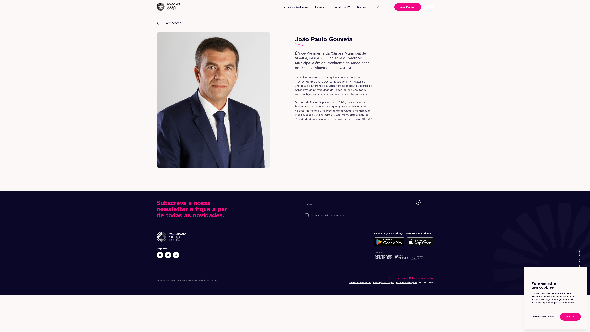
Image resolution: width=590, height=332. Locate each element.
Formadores (321, 7)
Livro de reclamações (406, 282)
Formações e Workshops (294, 7)
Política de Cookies (543, 316)
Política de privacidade (334, 215)
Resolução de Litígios (383, 282)
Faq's (377, 7)
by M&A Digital (426, 282)
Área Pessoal (407, 7)
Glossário (362, 7)
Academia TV (342, 7)
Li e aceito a (316, 215)
